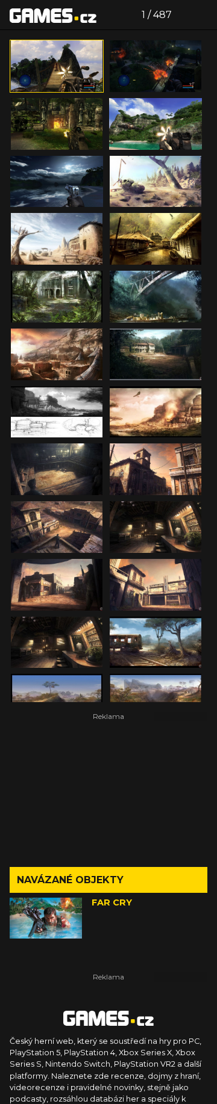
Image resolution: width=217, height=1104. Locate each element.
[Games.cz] (53, 15)
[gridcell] (56, 66)
